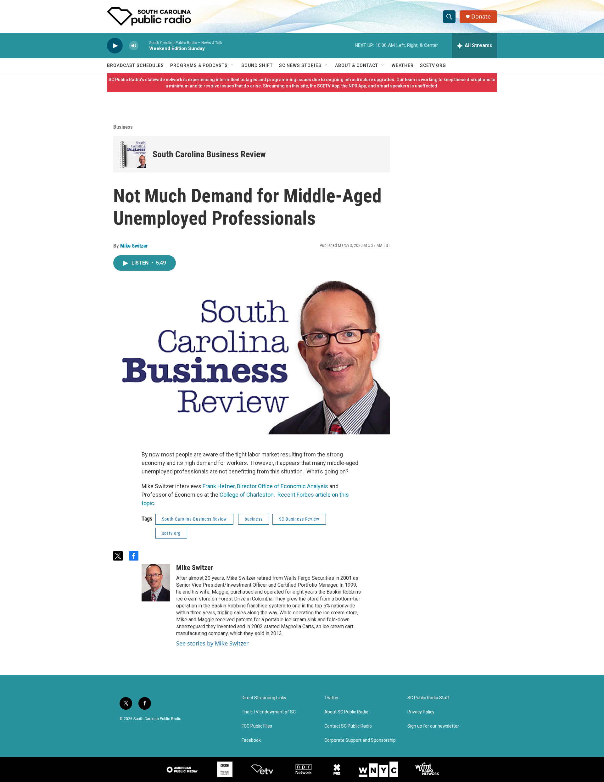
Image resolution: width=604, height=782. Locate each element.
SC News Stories (300, 65)
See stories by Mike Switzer (212, 643)
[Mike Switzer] (156, 582)
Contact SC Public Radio (348, 726)
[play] (115, 45)
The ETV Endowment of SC (269, 712)
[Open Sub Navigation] (232, 65)
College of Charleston (247, 494)
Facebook (251, 740)
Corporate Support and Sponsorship (360, 740)
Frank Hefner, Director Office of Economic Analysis (265, 486)
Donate (481, 16)
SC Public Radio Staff (428, 697)
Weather (403, 65)
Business (123, 127)
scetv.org (171, 533)
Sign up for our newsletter (433, 726)
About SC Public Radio (346, 712)
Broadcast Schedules (135, 65)
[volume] (133, 46)
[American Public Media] (182, 769)
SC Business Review (299, 519)
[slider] (144, 45)
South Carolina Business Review (209, 154)
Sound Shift (257, 65)
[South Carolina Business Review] (133, 154)
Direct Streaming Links (264, 697)
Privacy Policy (420, 712)
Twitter (331, 697)
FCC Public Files (257, 726)
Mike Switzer (134, 246)
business (254, 519)
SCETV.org (433, 65)
